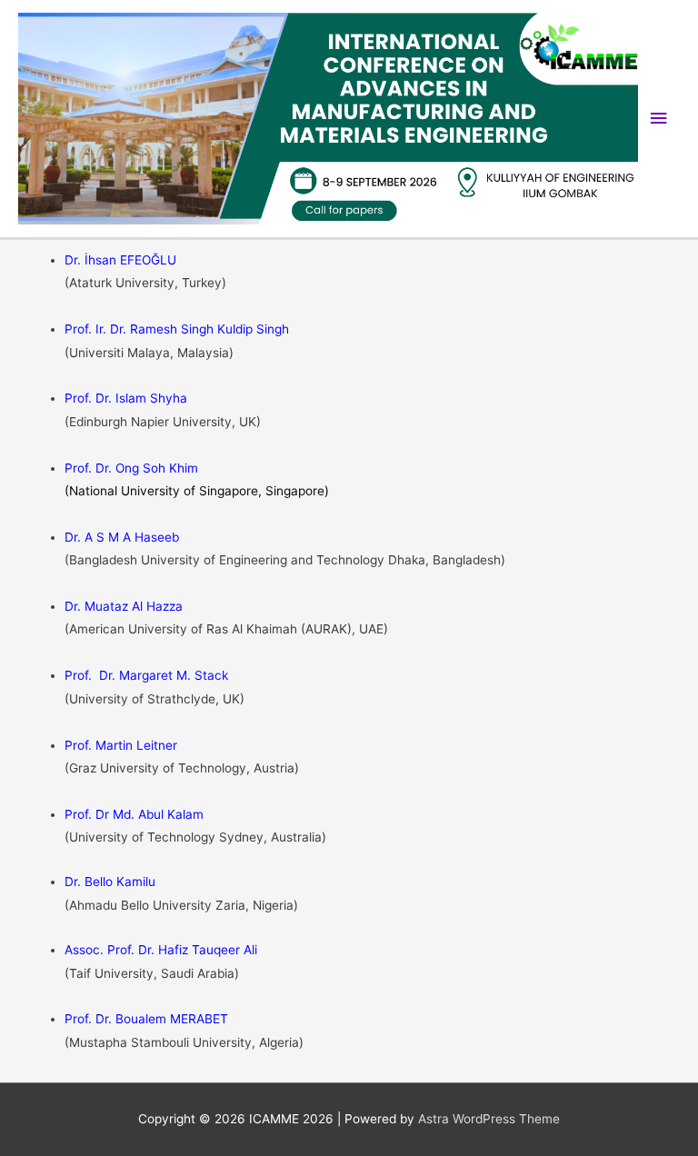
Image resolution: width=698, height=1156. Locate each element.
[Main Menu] (659, 118)
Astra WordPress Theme (489, 1118)
